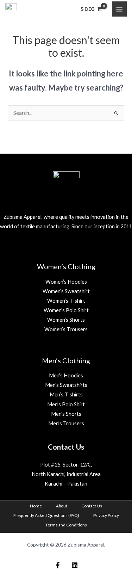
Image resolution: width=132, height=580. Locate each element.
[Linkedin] (74, 565)
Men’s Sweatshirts (66, 385)
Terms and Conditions (66, 524)
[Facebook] (58, 565)
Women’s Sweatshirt (66, 291)
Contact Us (91, 505)
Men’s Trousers (66, 423)
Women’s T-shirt (66, 301)
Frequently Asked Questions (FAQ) (46, 515)
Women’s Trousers (66, 329)
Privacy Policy (106, 515)
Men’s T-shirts (66, 394)
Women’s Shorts (66, 320)
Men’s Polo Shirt (66, 404)
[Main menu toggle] (119, 8)
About (61, 505)
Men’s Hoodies (66, 375)
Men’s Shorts (66, 414)
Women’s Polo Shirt (66, 310)
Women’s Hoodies (66, 282)
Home (36, 505)
